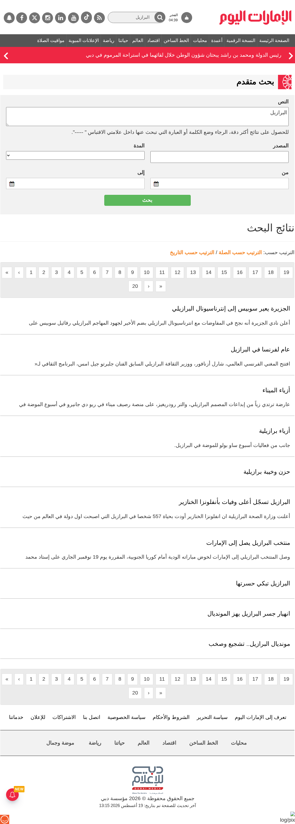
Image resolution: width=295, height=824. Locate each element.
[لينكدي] (60, 17)
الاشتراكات (64, 717)
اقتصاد (153, 40)
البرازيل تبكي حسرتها (263, 583)
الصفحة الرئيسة (274, 40)
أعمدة (216, 40)
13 (193, 272)
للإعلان (38, 717)
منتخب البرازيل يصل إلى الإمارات (248, 542)
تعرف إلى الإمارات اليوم (260, 717)
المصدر (281, 146)
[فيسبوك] (21, 17)
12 (177, 272)
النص (283, 101)
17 (255, 272)
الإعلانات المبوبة (84, 40)
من (285, 172)
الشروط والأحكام (171, 717)
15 (224, 272)
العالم (137, 40)
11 (162, 272)
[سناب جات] (9, 17)
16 (240, 272)
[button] (159, 17)
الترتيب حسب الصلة (240, 252)
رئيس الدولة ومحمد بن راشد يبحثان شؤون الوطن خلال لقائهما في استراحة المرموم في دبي (183, 55)
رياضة (108, 40)
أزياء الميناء (276, 390)
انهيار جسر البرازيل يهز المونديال (248, 613)
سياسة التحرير (212, 717)
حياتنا (123, 40)
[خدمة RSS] (99, 17)
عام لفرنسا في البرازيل (260, 349)
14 (208, 272)
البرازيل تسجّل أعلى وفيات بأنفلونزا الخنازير (234, 501)
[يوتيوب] (73, 17)
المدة (139, 146)
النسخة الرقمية (240, 40)
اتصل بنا (91, 717)
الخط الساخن (176, 40)
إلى (141, 172)
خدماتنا (16, 717)
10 (147, 272)
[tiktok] (86, 17)
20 (135, 286)
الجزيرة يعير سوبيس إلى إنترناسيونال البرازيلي (231, 308)
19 (286, 272)
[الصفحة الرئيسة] (256, 3)
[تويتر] (34, 17)
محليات (200, 40)
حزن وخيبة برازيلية (266, 471)
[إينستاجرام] (47, 17)
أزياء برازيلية (274, 430)
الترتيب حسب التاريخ (192, 252)
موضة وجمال (60, 743)
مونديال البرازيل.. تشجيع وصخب (249, 643)
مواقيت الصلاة (51, 40)
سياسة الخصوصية (126, 717)
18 (271, 272)
